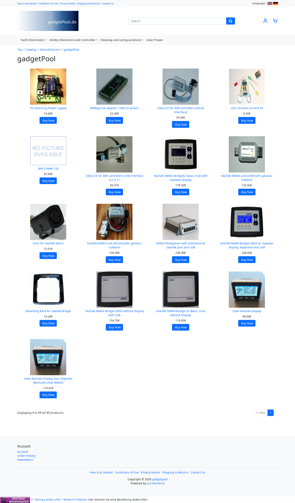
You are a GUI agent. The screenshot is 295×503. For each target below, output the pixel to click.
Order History (26, 456)
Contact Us (108, 3)
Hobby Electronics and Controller (72, 40)
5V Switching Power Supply (48, 108)
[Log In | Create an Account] (265, 21)
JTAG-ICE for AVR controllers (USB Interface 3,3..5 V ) (114, 178)
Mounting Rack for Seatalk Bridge (48, 311)
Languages (258, 3)
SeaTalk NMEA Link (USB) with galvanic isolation (247, 178)
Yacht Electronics (32, 40)
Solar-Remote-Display (246, 311)
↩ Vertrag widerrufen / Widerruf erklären (59, 499)
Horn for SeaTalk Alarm (48, 243)
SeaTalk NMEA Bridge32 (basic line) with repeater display (181, 178)
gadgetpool (160, 479)
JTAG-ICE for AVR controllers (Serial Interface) (181, 110)
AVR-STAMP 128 (48, 168)
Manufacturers (50, 49)
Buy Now (48, 120)
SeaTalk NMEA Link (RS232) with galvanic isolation (114, 245)
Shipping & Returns (88, 3)
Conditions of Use (48, 3)
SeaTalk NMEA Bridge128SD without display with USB (114, 313)
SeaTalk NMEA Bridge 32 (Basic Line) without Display (180, 313)
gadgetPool (71, 49)
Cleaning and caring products (120, 40)
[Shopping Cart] (275, 21)
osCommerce (156, 483)
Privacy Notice (68, 3)
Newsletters (25, 460)
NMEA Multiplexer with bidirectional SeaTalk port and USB (180, 245)
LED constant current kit (247, 108)
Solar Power (154, 40)
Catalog (31, 49)
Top (19, 49)
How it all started (27, 3)
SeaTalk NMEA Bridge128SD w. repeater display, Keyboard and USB (247, 245)
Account (22, 452)
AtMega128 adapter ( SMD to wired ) (114, 108)
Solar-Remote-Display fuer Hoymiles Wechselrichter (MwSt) (48, 380)
